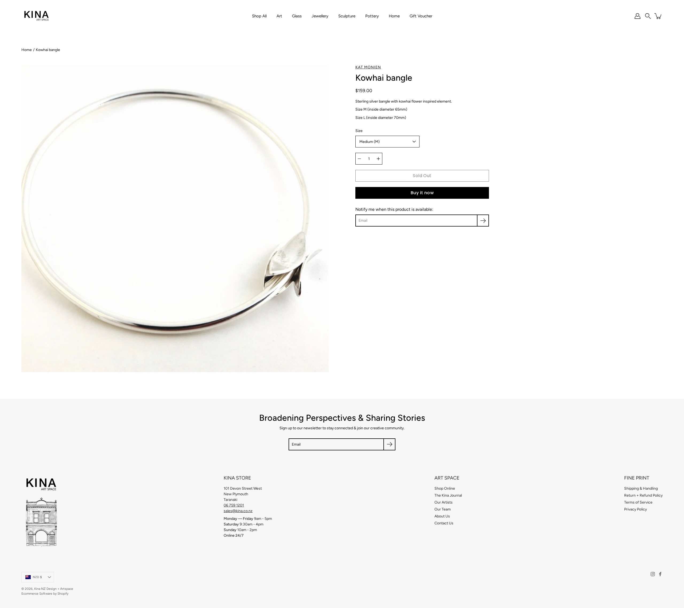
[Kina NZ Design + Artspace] (36, 16)
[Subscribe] (483, 221)
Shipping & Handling (641, 488)
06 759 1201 (234, 505)
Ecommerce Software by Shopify (44, 593)
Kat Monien (368, 67)
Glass (297, 16)
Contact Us (443, 523)
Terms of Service (638, 502)
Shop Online (444, 488)
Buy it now (422, 193)
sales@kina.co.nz (238, 511)
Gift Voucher (421, 16)
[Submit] (389, 444)
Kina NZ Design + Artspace (53, 589)
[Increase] (378, 159)
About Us (442, 516)
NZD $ (37, 577)
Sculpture (346, 16)
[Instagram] (652, 574)
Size (359, 130)
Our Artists (443, 502)
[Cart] (658, 16)
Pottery (372, 16)
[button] (648, 16)
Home (394, 16)
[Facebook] (660, 574)
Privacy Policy (635, 509)
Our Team (442, 509)
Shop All (259, 16)
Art (279, 16)
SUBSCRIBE (532, 359)
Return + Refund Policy (643, 495)
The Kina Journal (448, 495)
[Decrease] (359, 159)
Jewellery (320, 16)
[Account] (637, 16)
